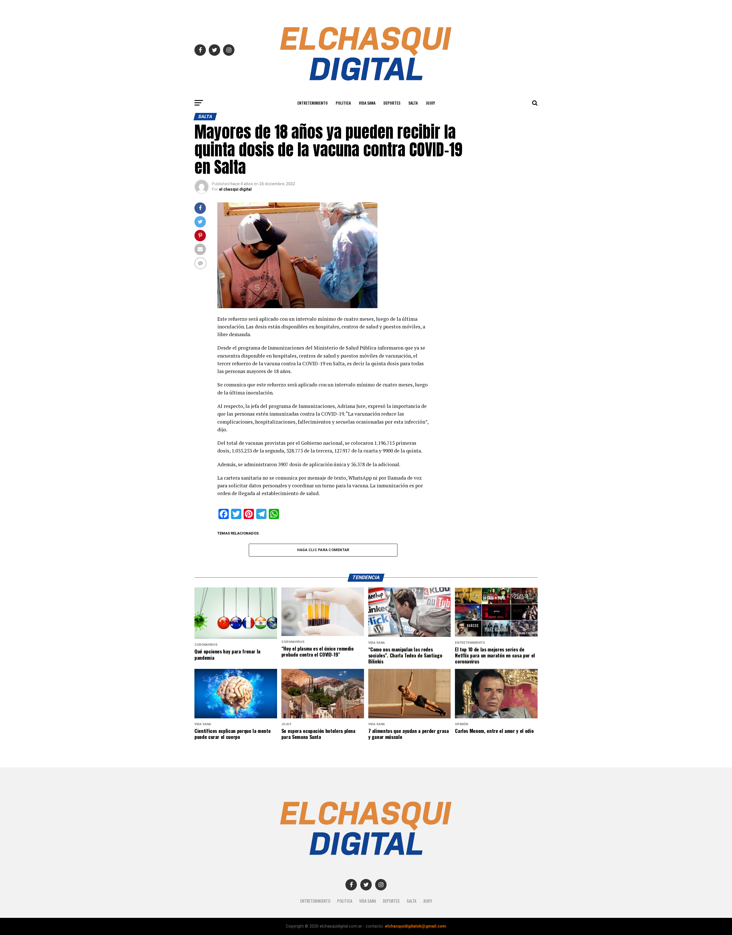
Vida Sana (367, 103)
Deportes (391, 103)
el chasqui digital (235, 189)
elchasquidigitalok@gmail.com (415, 926)
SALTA (413, 103)
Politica (343, 103)
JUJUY (430, 103)
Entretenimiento (312, 103)
